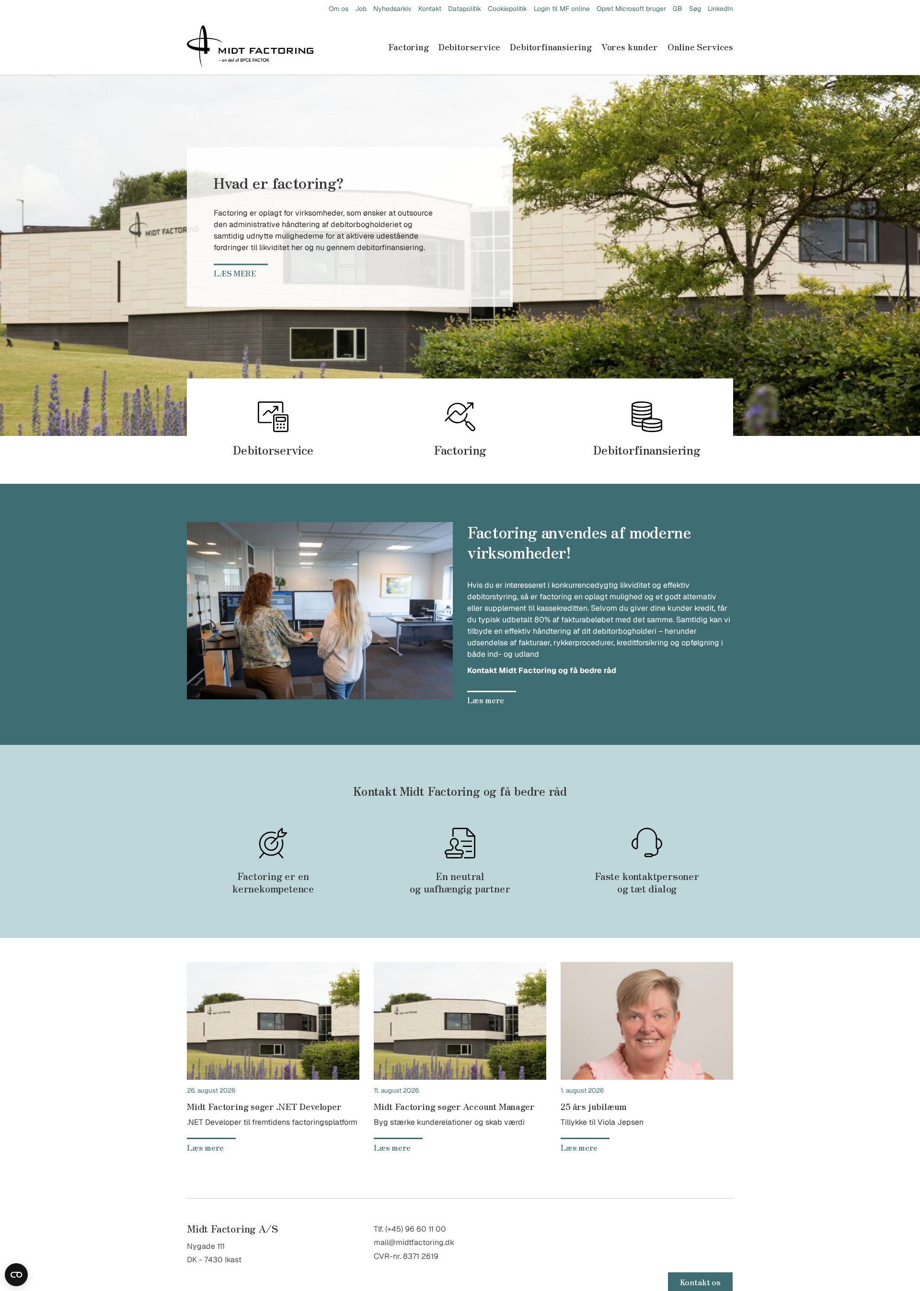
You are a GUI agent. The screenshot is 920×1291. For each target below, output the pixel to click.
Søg (695, 8)
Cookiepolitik (507, 8)
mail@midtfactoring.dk (414, 1242)
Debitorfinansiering (551, 46)
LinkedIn (720, 8)
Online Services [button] (700, 46)
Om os (338, 8)
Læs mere (485, 700)
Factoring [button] (408, 46)
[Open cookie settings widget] (16, 1274)
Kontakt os (700, 1282)
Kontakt (429, 8)
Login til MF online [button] (562, 8)
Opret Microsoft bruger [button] (631, 8)
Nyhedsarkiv (392, 8)
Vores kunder (629, 46)
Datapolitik (464, 8)
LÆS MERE (235, 273)
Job (361, 8)
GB (677, 8)
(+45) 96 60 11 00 (415, 1229)
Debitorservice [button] (469, 46)
